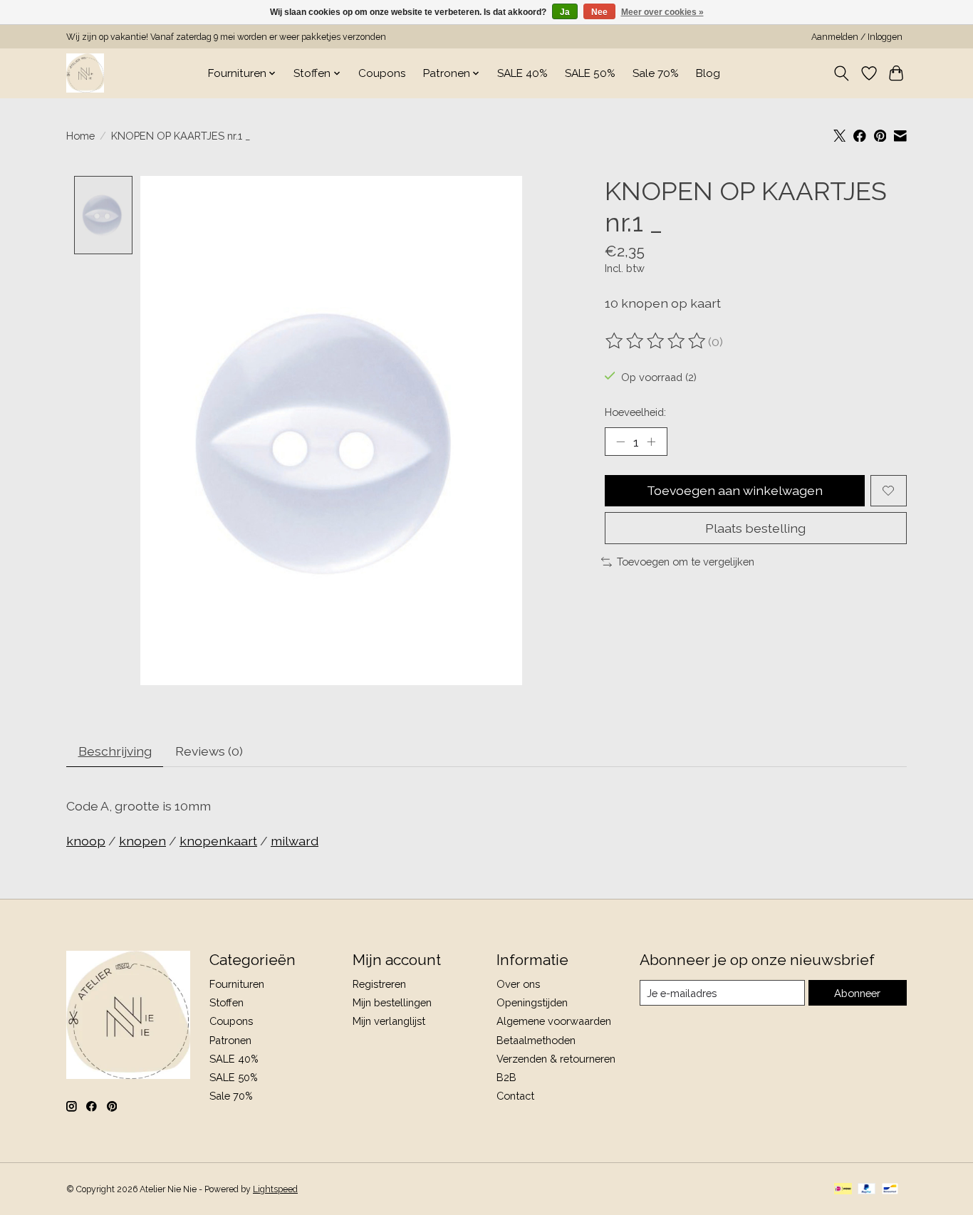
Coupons (382, 73)
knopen (142, 840)
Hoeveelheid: (635, 412)
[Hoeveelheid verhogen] (651, 442)
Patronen (230, 1040)
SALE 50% (590, 73)
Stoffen (226, 1002)
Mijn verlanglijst (389, 1021)
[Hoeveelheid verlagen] (620, 442)
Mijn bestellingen (392, 1002)
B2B (506, 1077)
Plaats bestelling (755, 528)
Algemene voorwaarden (553, 1021)
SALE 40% (522, 73)
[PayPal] (867, 1189)
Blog (708, 73)
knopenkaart (218, 840)
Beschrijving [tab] (115, 751)
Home (80, 136)
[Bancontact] (890, 1189)
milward (294, 840)
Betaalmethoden (536, 1040)
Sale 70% (656, 73)
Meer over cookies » (662, 12)
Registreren (379, 984)
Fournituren (236, 984)
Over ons (518, 984)
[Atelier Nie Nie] (85, 73)
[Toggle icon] (841, 73)
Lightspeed (275, 1189)
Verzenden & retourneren (555, 1059)
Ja (565, 12)
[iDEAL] (843, 1189)
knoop (85, 840)
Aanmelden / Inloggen (856, 37)
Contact (515, 1096)
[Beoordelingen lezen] (657, 341)
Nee (599, 12)
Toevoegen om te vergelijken (685, 562)
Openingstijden (532, 1002)
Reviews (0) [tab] (209, 751)
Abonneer (857, 993)
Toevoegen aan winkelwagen (735, 490)
